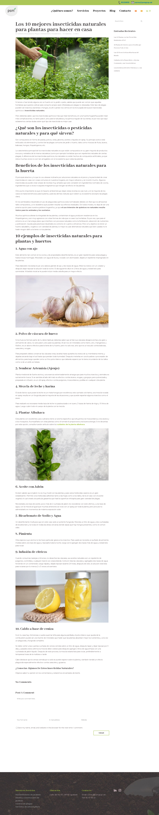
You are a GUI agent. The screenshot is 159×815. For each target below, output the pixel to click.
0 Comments (67, 34)
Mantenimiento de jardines (28, 795)
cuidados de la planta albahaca (71, 424)
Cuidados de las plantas (25, 34)
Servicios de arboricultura (27, 807)
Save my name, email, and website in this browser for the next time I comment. (50, 728)
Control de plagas (23, 804)
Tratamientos (56, 34)
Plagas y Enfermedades (43, 34)
